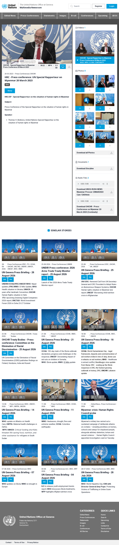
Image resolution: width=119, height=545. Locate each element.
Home (103, 515)
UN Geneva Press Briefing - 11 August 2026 (57, 411)
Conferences (87, 16)
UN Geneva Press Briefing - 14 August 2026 (18, 411)
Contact (8, 542)
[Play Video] (37, 44)
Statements (49, 16)
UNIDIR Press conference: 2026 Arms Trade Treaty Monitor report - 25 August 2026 (58, 271)
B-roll (73, 16)
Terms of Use (106, 529)
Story (10, 91)
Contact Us (105, 526)
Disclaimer (105, 531)
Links (103, 523)
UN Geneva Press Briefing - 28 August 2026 (18, 274)
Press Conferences (30, 16)
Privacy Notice (32, 542)
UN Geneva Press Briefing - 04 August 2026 (57, 476)
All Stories (84, 531)
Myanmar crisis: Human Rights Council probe (97, 411)
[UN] (9, 6)
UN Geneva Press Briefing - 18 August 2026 (97, 341)
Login (111, 6)
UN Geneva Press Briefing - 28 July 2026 (97, 474)
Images (63, 16)
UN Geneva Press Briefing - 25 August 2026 (97, 272)
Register (98, 6)
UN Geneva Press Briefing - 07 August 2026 (18, 474)
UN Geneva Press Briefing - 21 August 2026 (57, 341)
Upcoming (102, 16)
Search (103, 517)
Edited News (10, 16)
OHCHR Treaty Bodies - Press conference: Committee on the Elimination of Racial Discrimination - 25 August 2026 (19, 344)
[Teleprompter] (63, 66)
